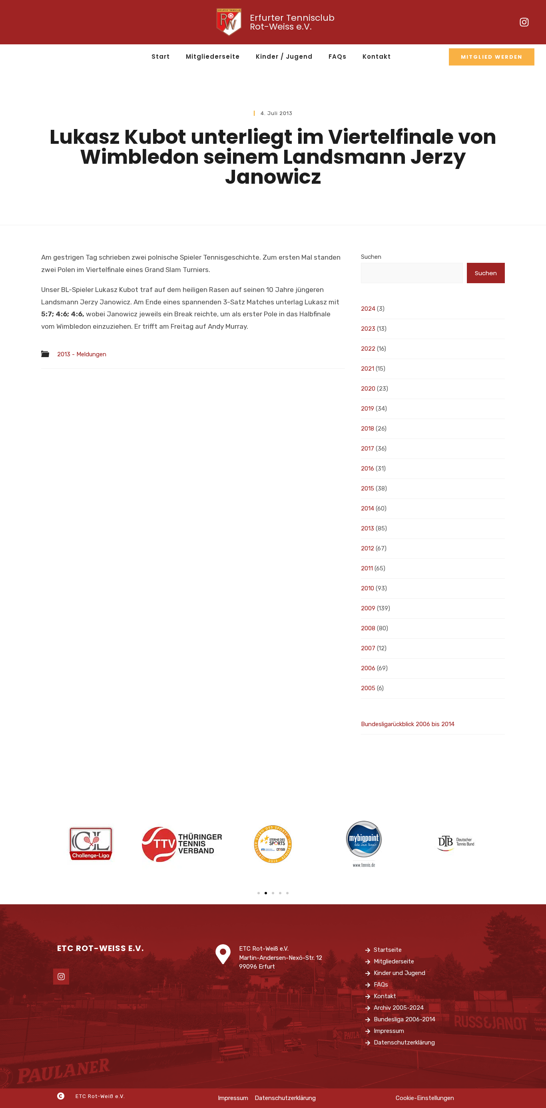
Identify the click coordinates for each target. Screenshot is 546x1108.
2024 (368, 308)
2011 (367, 568)
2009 (368, 608)
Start (160, 57)
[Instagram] (524, 22)
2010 (367, 588)
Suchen (371, 256)
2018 (367, 428)
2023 (368, 328)
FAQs (338, 57)
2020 (368, 388)
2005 (368, 688)
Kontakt (377, 57)
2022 (368, 348)
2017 (367, 448)
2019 (367, 408)
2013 (367, 528)
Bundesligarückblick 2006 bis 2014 (407, 724)
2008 (368, 628)
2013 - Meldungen (81, 354)
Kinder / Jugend (284, 57)
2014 (367, 508)
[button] (258, 893)
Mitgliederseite (213, 57)
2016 (367, 468)
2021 (367, 368)
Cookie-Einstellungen (425, 1098)
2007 (368, 648)
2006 (368, 668)
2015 (367, 488)
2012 (367, 548)
